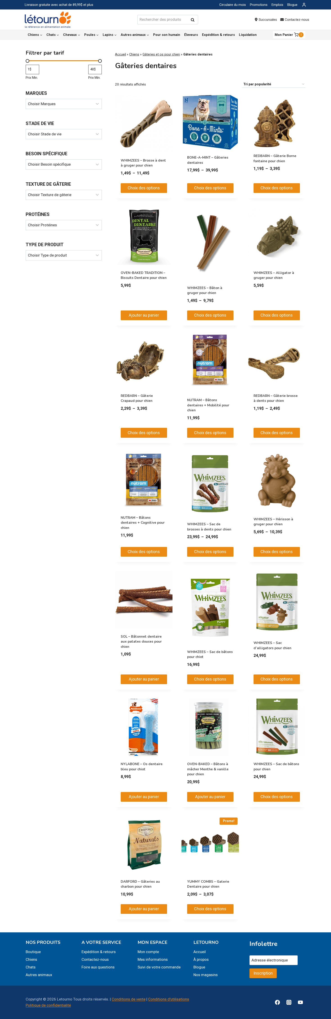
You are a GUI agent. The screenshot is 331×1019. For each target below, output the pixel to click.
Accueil (120, 54)
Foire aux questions (98, 967)
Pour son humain (166, 35)
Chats (31, 967)
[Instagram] (289, 1002)
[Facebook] (277, 1002)
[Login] (304, 4)
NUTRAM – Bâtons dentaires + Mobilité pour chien (208, 405)
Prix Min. (32, 78)
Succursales (268, 20)
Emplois (277, 5)
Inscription (263, 973)
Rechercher (194, 19)
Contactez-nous (297, 20)
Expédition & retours (218, 35)
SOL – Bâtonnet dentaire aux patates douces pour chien (141, 641)
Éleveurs (191, 35)
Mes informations (153, 959)
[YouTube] (300, 1002)
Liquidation (248, 35)
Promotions (259, 5)
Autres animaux (39, 975)
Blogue (292, 5)
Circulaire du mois (232, 5)
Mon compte (148, 952)
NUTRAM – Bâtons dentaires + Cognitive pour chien (143, 522)
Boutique (33, 952)
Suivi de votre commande (159, 967)
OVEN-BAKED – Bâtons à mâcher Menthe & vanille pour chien (208, 769)
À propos (201, 959)
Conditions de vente (128, 999)
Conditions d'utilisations (168, 999)
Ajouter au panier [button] (144, 315)
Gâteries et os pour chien (161, 54)
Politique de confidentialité (48, 1005)
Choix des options (144, 187)
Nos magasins (205, 975)
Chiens (134, 54)
